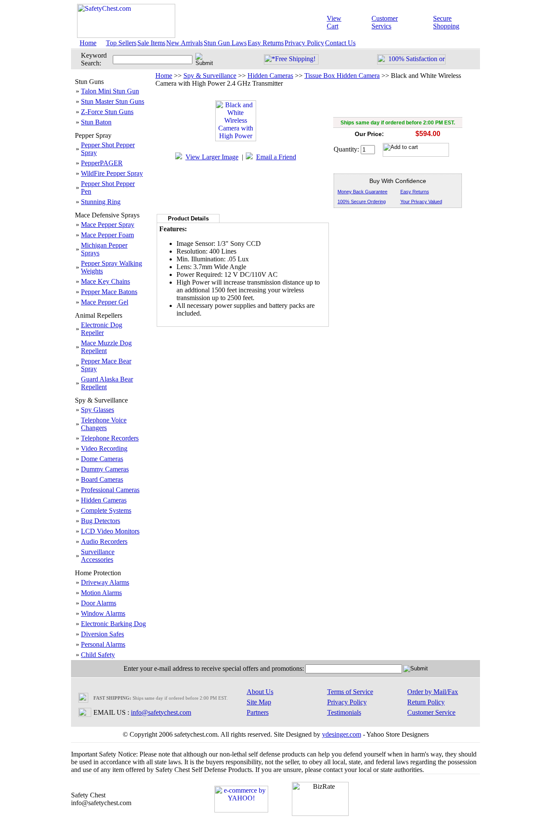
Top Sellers (121, 43)
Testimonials (344, 712)
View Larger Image (212, 157)
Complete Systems (106, 510)
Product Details (188, 218)
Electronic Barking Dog (113, 623)
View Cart (334, 22)
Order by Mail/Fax (432, 691)
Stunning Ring (101, 201)
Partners (258, 712)
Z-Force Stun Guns (107, 111)
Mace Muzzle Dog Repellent (106, 346)
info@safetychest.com (161, 712)
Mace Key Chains (105, 281)
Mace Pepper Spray (107, 224)
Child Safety (98, 654)
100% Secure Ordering (361, 201)
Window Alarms (103, 613)
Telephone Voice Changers (104, 423)
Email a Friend (276, 157)
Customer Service (431, 712)
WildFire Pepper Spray (112, 173)
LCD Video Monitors (110, 531)
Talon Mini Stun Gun (110, 91)
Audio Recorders (104, 541)
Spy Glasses (97, 409)
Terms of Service (350, 691)
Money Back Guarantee (362, 191)
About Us (260, 691)
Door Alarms (98, 603)
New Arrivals (184, 43)
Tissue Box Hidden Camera (342, 75)
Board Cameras (102, 479)
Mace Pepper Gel (104, 302)
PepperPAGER (102, 163)
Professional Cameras (110, 489)
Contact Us (340, 43)
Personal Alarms (103, 644)
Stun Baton (96, 122)
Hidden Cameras (104, 500)
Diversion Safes (102, 634)
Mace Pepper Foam (107, 235)
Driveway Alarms (105, 582)
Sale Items (151, 43)
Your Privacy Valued (421, 201)
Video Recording (104, 448)
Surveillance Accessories (98, 555)
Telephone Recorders (110, 438)
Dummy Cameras (105, 469)
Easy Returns (266, 43)
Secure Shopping (446, 22)
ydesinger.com (341, 734)
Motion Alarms (101, 592)
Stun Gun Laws (225, 43)
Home (88, 43)
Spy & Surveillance (209, 75)
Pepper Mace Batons (109, 291)
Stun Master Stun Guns (112, 101)
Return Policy (426, 702)
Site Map (259, 702)
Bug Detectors (100, 520)
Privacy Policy (304, 43)
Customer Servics (384, 22)
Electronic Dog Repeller (101, 328)
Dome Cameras (102, 458)
